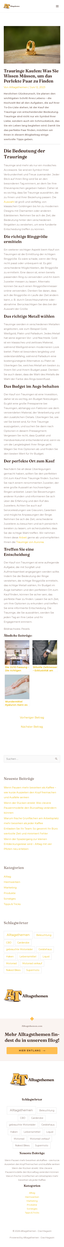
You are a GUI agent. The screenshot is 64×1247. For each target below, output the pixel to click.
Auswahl (9, 201)
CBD (8, 942)
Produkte (10, 893)
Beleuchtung (43, 935)
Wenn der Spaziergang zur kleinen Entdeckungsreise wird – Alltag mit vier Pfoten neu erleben (28, 844)
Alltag (7, 876)
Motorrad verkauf (32, 963)
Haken (10, 956)
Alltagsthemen (18, 935)
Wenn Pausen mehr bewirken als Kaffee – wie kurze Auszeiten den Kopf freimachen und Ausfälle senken (30, 792)
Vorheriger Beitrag (32, 717)
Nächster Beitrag (32, 726)
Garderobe (23, 942)
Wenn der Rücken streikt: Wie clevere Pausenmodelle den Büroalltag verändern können (30, 807)
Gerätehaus (45, 949)
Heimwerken (12, 882)
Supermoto (32, 970)
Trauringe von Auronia (30, 542)
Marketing (10, 887)
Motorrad (11, 963)
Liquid (46, 956)
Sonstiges (10, 898)
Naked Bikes (13, 970)
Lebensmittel (28, 956)
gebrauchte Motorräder (19, 949)
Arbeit (23, 537)
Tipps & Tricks (12, 904)
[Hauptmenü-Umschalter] (57, 6)
